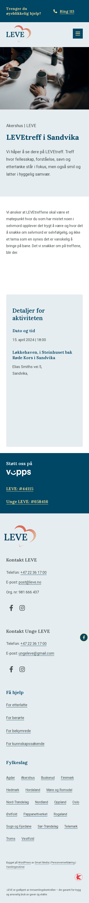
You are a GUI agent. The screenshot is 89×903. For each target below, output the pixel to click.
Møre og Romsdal (59, 790)
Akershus (28, 778)
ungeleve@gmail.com (36, 653)
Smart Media (42, 862)
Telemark (71, 826)
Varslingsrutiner (15, 866)
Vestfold (28, 839)
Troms (10, 839)
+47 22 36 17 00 (33, 572)
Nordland (41, 802)
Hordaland (32, 790)
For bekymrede (18, 731)
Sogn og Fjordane (18, 826)
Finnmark (67, 778)
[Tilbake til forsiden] (18, 33)
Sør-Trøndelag (48, 826)
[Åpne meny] (78, 34)
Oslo (75, 802)
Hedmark (12, 790)
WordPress (24, 862)
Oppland (60, 802)
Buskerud (48, 778)
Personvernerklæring (63, 862)
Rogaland (60, 814)
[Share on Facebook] (84, 637)
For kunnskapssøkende (25, 743)
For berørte (15, 718)
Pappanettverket (35, 814)
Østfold (11, 814)
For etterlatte (16, 705)
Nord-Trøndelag (17, 802)
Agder (10, 778)
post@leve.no (30, 582)
